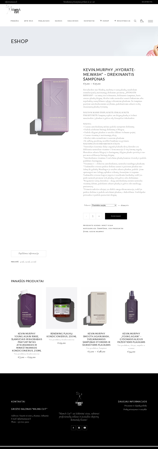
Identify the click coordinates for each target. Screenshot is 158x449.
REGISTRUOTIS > (147, 2)
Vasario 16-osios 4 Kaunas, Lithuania (34, 415)
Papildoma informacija (29, 253)
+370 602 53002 (23, 421)
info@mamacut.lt (11, 2)
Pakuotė (87, 205)
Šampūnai (102, 228)
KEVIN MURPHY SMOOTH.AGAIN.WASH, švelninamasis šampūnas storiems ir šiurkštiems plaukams (96, 339)
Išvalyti (125, 205)
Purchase (116, 216)
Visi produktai (116, 228)
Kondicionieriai (33, 354)
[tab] (28, 253)
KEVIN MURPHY (97, 231)
